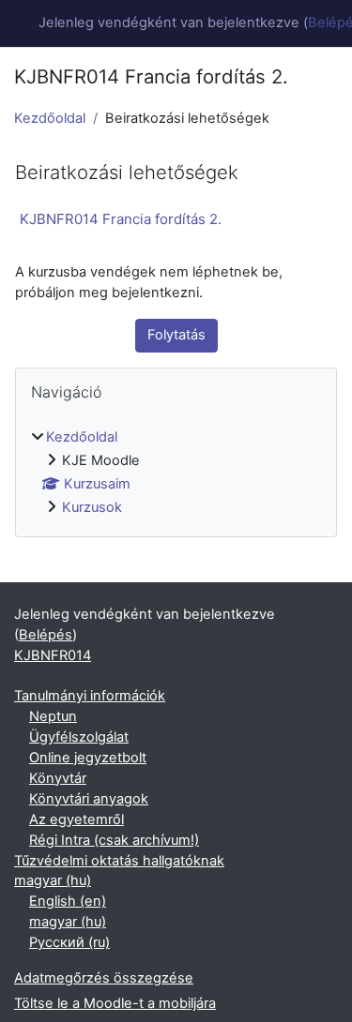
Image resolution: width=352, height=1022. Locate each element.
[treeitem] (176, 473)
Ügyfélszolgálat (79, 737)
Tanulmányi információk (89, 695)
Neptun (53, 716)
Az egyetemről (76, 819)
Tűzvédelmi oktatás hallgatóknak (119, 860)
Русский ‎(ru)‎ (69, 942)
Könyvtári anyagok (88, 798)
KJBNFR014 (52, 655)
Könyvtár (57, 778)
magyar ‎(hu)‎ (52, 880)
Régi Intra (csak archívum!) (114, 840)
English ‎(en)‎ (67, 901)
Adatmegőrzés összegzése (103, 977)
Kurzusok (92, 507)
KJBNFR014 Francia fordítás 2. (121, 219)
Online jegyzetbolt (87, 757)
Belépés (45, 634)
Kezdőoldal (49, 118)
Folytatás (176, 334)
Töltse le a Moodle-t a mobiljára (115, 1003)
